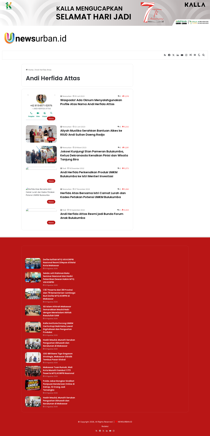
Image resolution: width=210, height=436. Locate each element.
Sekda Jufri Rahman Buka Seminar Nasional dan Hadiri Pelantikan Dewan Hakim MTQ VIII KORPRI (58, 278)
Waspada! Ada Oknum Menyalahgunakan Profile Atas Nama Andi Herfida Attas (91, 102)
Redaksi (105, 426)
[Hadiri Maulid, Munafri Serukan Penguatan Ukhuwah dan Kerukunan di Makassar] (33, 343)
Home (30, 70)
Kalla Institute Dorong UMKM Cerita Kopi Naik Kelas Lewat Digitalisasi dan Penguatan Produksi (58, 328)
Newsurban (67, 96)
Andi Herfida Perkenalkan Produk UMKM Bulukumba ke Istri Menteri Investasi (88, 174)
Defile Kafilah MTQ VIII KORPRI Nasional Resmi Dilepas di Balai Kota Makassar (59, 262)
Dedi (64, 168)
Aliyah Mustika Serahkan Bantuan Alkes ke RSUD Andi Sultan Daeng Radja (91, 133)
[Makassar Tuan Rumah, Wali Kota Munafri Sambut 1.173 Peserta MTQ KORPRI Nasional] (33, 371)
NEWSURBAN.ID (125, 422)
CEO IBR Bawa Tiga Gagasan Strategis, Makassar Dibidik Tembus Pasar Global (58, 356)
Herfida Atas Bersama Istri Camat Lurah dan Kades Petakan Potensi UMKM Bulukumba (93, 195)
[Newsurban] (35, 38)
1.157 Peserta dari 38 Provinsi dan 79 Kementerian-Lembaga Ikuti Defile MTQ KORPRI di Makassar (59, 294)
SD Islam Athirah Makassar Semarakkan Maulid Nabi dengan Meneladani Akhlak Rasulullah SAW (57, 311)
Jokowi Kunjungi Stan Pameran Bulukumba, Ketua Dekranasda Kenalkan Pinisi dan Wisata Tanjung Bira (94, 155)
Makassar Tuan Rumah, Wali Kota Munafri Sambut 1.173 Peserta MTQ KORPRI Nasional (58, 370)
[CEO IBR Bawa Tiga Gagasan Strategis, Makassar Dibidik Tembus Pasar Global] (33, 357)
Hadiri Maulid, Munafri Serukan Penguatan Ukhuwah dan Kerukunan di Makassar (59, 342)
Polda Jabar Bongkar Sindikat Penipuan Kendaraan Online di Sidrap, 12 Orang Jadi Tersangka (59, 385)
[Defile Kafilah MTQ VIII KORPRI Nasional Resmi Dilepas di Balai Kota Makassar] (33, 263)
